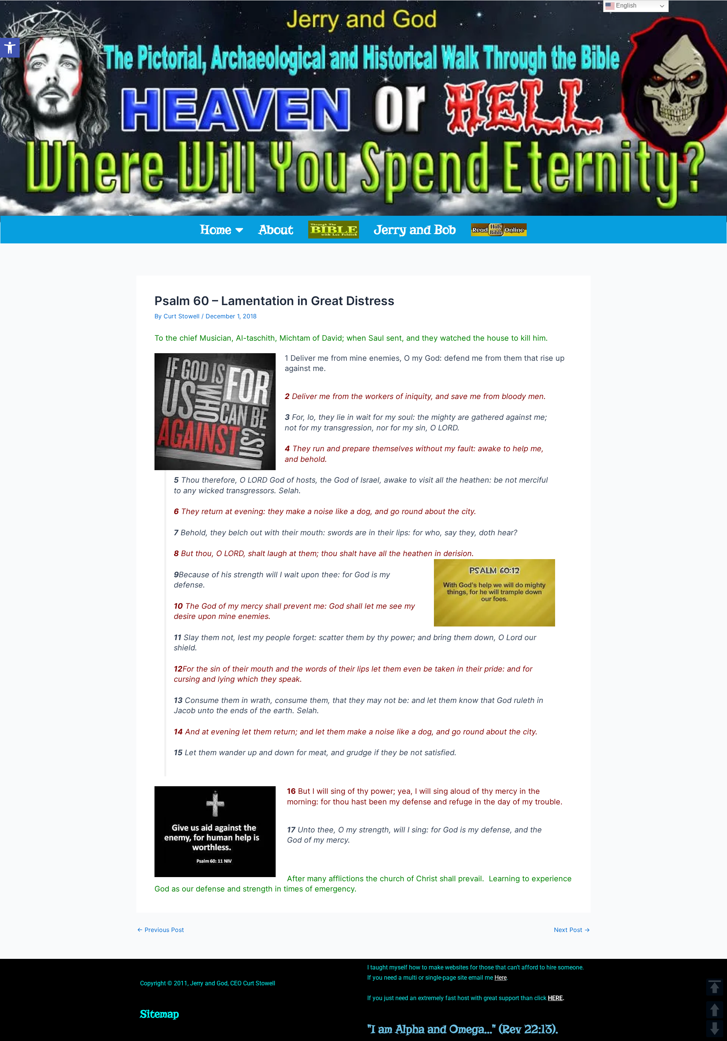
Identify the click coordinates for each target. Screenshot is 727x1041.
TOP (714, 987)
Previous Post (160, 930)
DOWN (714, 1028)
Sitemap (159, 1014)
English (626, 5)
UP (714, 1009)
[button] (10, 48)
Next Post (572, 930)
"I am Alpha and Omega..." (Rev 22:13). (462, 1029)
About (276, 229)
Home (215, 229)
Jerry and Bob (415, 229)
